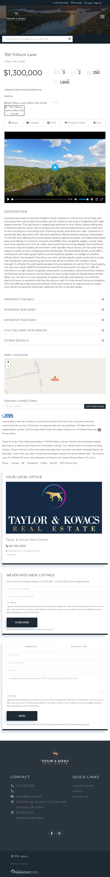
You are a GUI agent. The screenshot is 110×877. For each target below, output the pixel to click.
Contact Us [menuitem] (80, 796)
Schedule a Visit (79, 646)
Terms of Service (77, 724)
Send (22, 715)
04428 (53, 463)
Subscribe (22, 622)
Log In (90, 3)
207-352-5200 (61, 3)
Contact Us (11, 555)
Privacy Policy (9, 433)
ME (22, 463)
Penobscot (32, 463)
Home (5, 463)
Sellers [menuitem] (77, 791)
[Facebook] (52, 833)
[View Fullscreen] (8, 372)
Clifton (43, 463)
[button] (69, 39)
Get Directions (95, 406)
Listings (15, 463)
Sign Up (98, 3)
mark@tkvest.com (29, 796)
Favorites (77, 3)
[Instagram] (59, 833)
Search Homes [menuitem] (83, 785)
